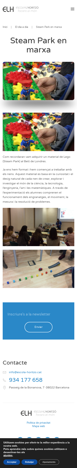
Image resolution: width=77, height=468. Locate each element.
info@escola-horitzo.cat (25, 372)
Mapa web (38, 426)
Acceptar (11, 462)
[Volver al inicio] (20, 9)
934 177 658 (25, 380)
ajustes (7, 455)
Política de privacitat (38, 422)
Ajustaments (49, 462)
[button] (72, 9)
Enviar (38, 327)
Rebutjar (29, 462)
